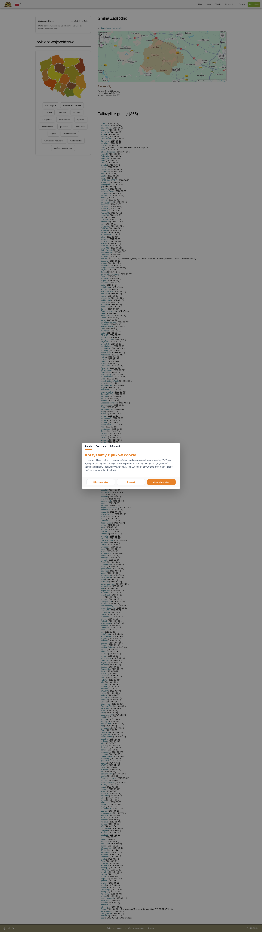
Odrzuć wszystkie (100, 482)
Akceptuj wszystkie (161, 482)
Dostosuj (131, 482)
